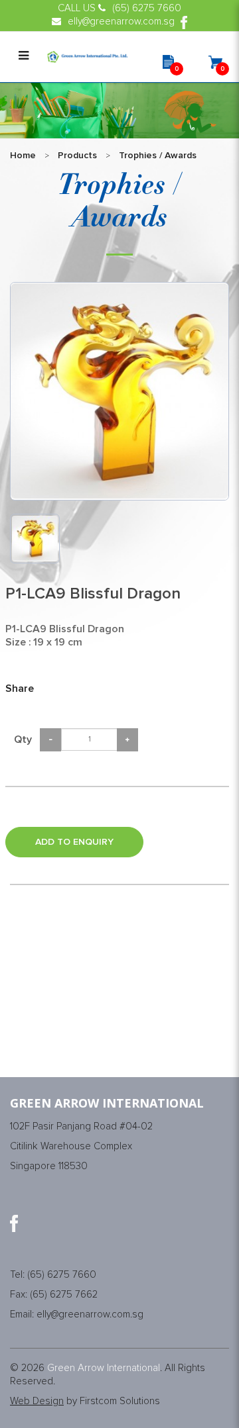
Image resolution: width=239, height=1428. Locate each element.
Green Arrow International (103, 1368)
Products (77, 155)
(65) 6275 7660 (61, 1275)
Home (23, 155)
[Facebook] (14, 1223)
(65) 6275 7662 (64, 1295)
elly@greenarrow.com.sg (90, 1314)
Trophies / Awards (158, 155)
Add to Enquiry (74, 842)
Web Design (37, 1401)
